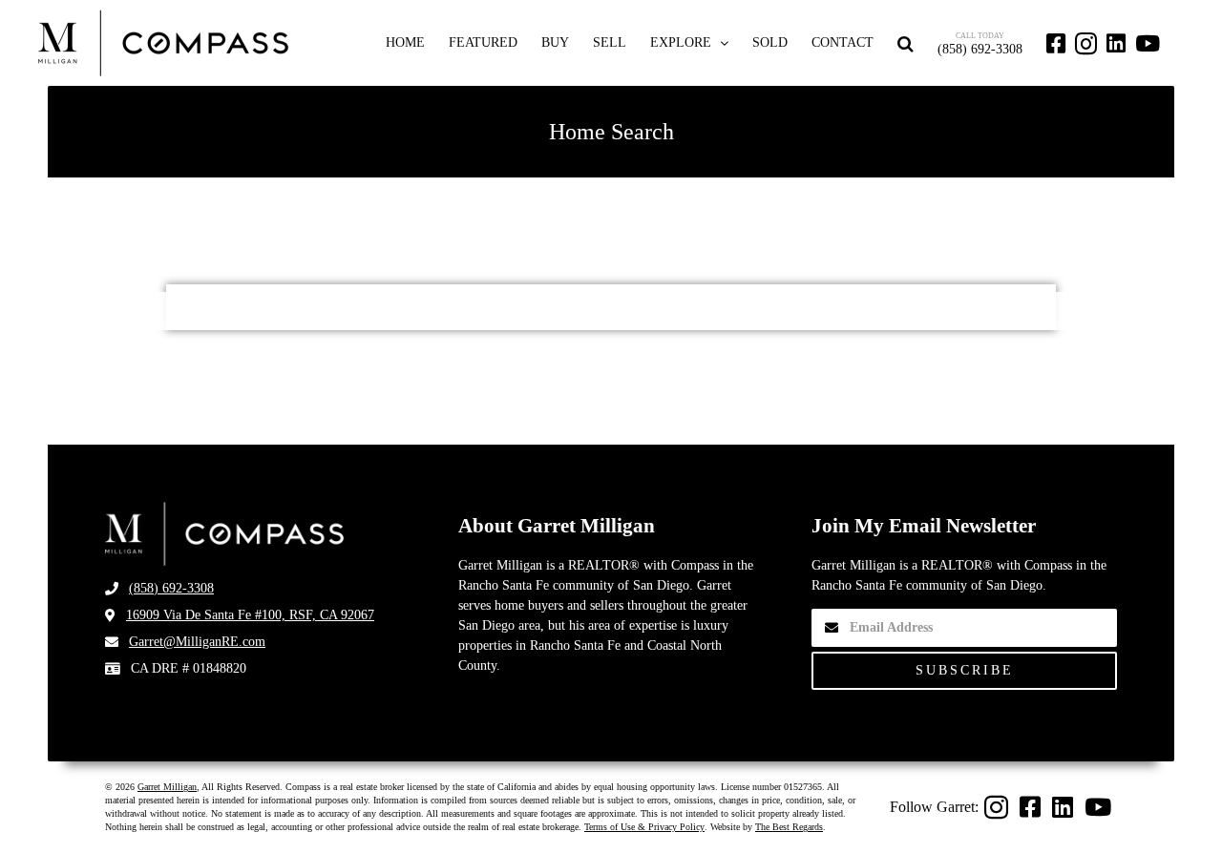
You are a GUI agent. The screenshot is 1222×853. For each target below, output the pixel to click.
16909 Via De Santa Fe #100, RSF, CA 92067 (250, 615)
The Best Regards (789, 827)
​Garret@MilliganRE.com (197, 642)
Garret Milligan (167, 786)
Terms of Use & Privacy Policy (644, 827)
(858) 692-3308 (171, 588)
